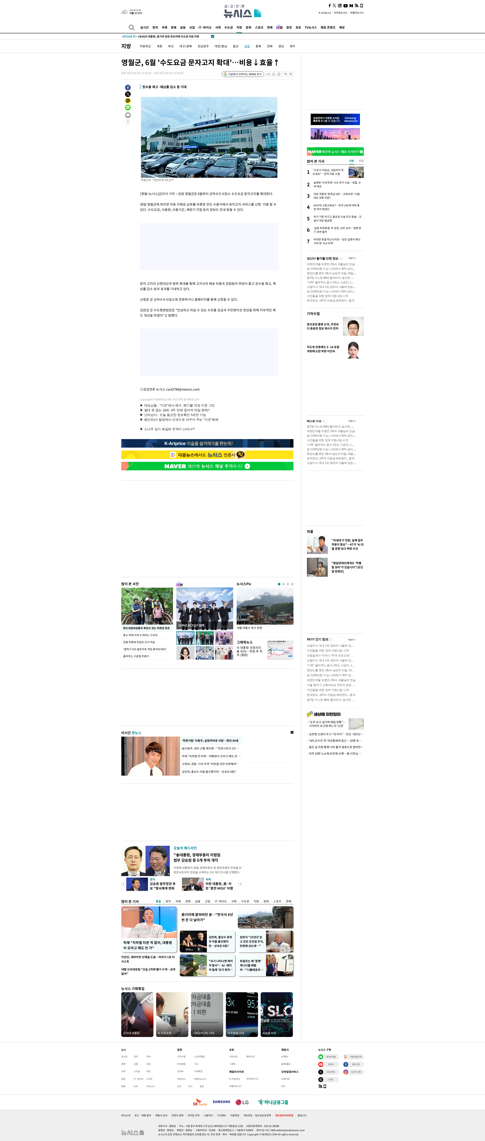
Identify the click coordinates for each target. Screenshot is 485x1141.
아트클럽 (181, 1064)
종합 (158, 901)
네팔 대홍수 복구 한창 (249, 628)
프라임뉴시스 (340, 12)
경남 (281, 46)
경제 (173, 27)
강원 (247, 46)
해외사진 (250, 1056)
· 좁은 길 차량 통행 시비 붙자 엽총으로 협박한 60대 (335, 747)
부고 (190, 1086)
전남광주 (203, 46)
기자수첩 (313, 313)
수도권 (228, 27)
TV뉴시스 (311, 27)
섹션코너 (181, 1079)
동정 (202, 1086)
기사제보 (221, 1115)
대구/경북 (185, 46)
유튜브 (331, 1064)
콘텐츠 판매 (177, 1115)
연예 (270, 27)
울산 (236, 46)
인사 (179, 1086)
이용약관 (234, 1115)
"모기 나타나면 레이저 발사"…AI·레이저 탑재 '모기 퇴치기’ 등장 (221, 965)
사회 (218, 27)
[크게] (290, 74)
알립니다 (302, 1115)
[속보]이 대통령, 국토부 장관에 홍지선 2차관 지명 (157, 36)
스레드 (331, 1079)
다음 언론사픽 (356, 1056)
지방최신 (145, 46)
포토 (298, 27)
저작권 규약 (193, 1115)
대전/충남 (221, 46)
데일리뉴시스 (200, 1079)
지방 (239, 27)
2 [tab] (283, 584)
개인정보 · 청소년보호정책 (257, 1115)
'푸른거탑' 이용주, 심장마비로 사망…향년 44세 (209, 740)
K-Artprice (325, 12)
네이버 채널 (331, 1056)
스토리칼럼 (199, 1056)
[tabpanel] (265, 611)
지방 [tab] (351, 161)
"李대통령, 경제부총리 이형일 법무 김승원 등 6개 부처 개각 (197, 857)
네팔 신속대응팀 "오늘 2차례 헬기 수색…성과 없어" (148, 971)
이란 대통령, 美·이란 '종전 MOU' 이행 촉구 (219, 888)
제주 (292, 46)
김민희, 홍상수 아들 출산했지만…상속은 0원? (209, 772)
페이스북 (356, 1064)
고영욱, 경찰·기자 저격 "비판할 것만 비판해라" (209, 764)
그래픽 (232, 1064)
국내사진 (233, 1056)
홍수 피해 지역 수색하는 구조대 (140, 635)
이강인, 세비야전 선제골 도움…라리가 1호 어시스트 (148, 959)
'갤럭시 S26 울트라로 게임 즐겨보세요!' (145, 649)
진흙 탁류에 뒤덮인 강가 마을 (139, 642)
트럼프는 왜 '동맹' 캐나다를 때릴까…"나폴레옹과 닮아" (252, 965)
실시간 (144, 27)
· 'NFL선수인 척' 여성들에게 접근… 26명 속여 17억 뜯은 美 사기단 (335, 740)
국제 (164, 27)
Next (240, 884)
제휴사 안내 (161, 1115)
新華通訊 (285, 1064)
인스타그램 (356, 1072)
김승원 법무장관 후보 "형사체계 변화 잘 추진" (163, 888)
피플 (310, 531)
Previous (123, 884)
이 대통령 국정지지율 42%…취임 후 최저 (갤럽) (249, 651)
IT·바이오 (205, 27)
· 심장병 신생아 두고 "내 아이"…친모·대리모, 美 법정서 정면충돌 (335, 734)
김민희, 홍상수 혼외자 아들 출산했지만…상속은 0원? (220, 941)
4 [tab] (292, 584)
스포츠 (259, 27)
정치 (155, 27)
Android (285, 1078)
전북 (270, 46)
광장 (289, 27)
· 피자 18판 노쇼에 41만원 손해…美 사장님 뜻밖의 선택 (335, 753)
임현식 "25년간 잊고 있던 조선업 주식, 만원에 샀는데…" (252, 941)
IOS (283, 1086)
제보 (342, 27)
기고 (196, 1064)
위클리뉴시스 (357, 12)
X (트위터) (331, 1072)
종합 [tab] (361, 161)
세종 (159, 46)
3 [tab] (288, 584)
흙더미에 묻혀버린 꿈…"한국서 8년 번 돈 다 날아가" (207, 917)
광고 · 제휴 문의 (143, 1115)
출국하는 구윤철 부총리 (136, 656)
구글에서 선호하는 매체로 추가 (245, 74)
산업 (192, 27)
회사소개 (125, 1115)
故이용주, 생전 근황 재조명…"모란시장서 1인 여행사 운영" (211, 748)
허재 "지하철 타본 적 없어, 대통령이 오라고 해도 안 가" (147, 945)
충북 (258, 46)
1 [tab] (279, 584)
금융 (183, 27)
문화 (248, 27)
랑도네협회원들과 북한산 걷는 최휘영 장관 (146, 628)
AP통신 (284, 1056)
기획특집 (198, 1071)
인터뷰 (180, 1071)
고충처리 (208, 1115)
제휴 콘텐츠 (328, 27)
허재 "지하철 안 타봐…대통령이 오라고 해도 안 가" (211, 756)
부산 (171, 46)
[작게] (285, 74)
